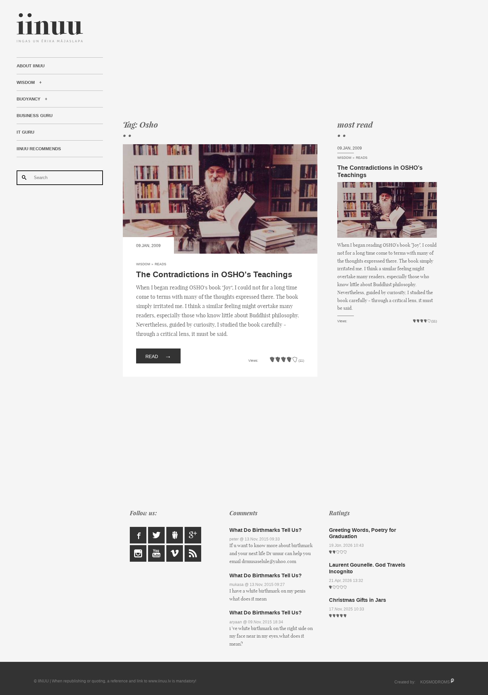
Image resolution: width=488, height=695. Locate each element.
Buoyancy (29, 99)
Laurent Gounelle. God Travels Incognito (367, 568)
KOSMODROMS (435, 682)
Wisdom (26, 83)
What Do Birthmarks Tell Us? (265, 530)
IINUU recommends (39, 149)
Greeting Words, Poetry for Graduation (362, 533)
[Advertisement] (280, 59)
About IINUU (30, 66)
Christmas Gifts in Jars (357, 600)
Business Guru (34, 116)
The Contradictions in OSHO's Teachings (214, 275)
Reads (160, 264)
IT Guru (25, 132)
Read (158, 355)
